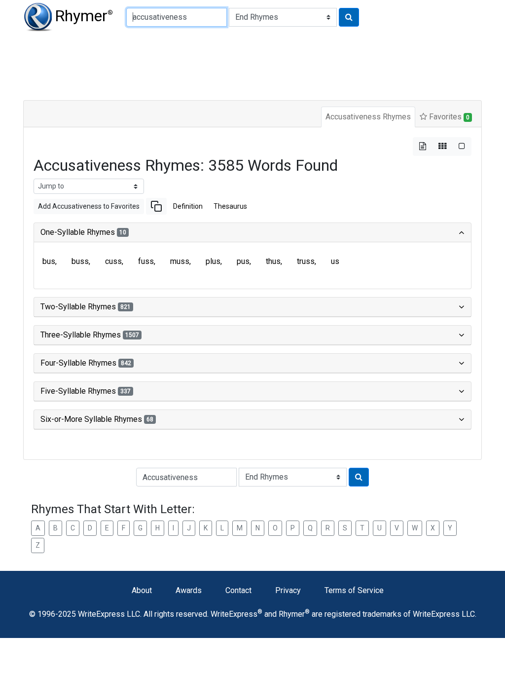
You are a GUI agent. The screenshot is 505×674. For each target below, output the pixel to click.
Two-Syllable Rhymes (85, 306)
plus (213, 261)
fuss (146, 261)
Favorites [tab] (448, 116)
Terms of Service (354, 590)
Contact (238, 590)
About (142, 590)
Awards (189, 590)
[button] (156, 206)
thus (273, 261)
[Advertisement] (252, 64)
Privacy (288, 590)
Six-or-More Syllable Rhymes (96, 419)
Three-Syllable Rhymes (89, 334)
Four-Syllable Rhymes (85, 363)
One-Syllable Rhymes (83, 232)
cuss (113, 261)
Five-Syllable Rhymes (85, 391)
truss (306, 261)
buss (80, 261)
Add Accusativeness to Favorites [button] (89, 206)
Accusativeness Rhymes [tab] (368, 116)
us (335, 261)
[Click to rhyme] (349, 17)
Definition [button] (188, 206)
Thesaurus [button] (230, 206)
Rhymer (84, 15)
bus (48, 261)
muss (179, 261)
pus (243, 261)
